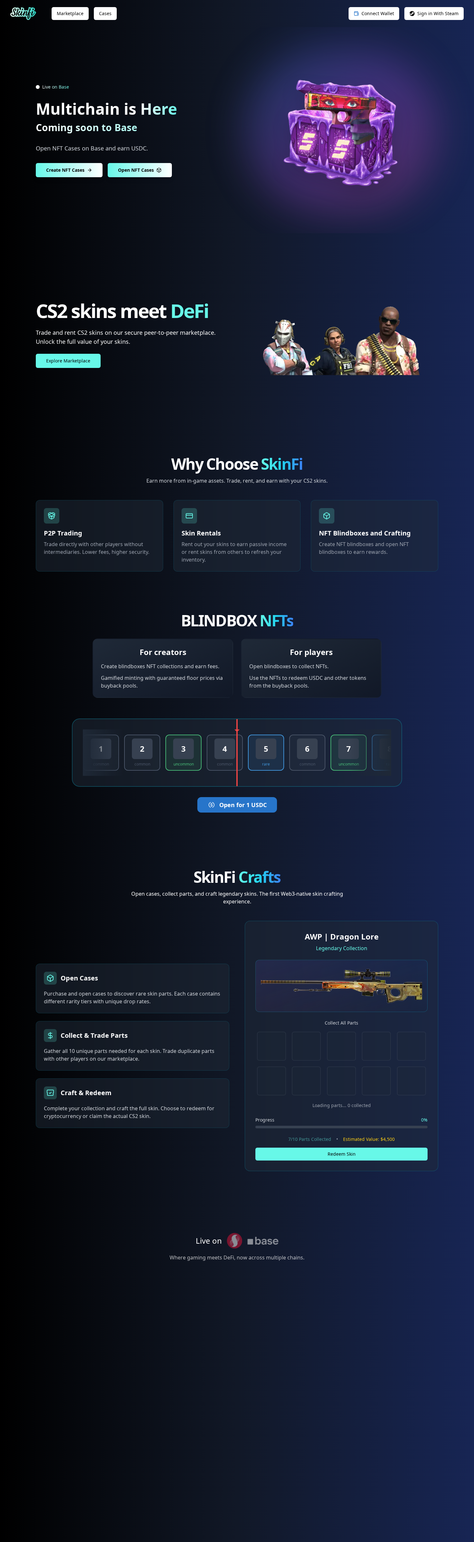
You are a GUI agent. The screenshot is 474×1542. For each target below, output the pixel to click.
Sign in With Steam (438, 13)
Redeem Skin (342, 1154)
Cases (105, 13)
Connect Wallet (377, 13)
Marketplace (70, 13)
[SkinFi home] (23, 13)
